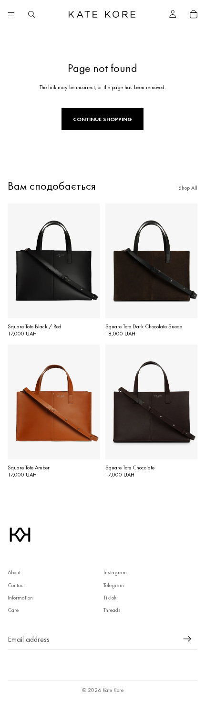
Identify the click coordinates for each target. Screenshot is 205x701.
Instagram (115, 572)
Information (20, 597)
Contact (16, 585)
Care (13, 610)
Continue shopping (102, 119)
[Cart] (193, 14)
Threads (112, 610)
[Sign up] (187, 639)
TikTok (109, 597)
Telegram (113, 585)
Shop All (187, 187)
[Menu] (11, 14)
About (14, 572)
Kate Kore (112, 690)
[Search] (31, 14)
